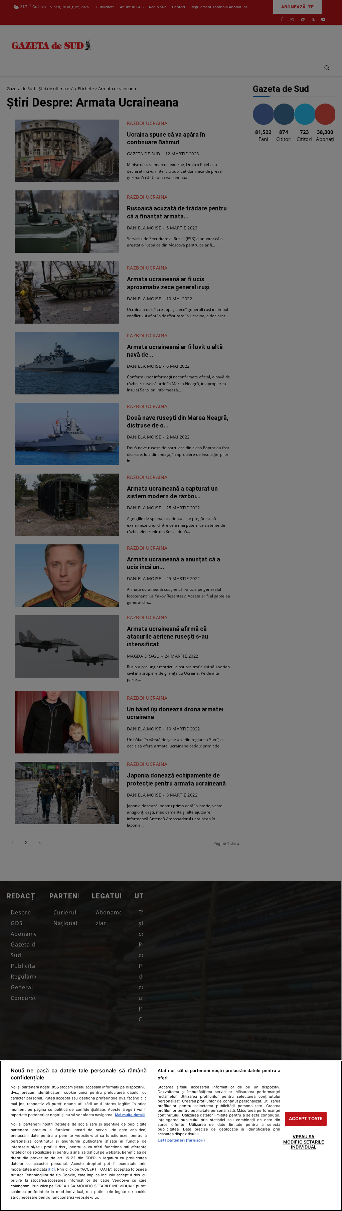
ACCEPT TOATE (306, 1118)
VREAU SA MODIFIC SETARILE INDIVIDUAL (303, 1142)
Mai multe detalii (130, 1114)
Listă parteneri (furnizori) (181, 1140)
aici (51, 1169)
